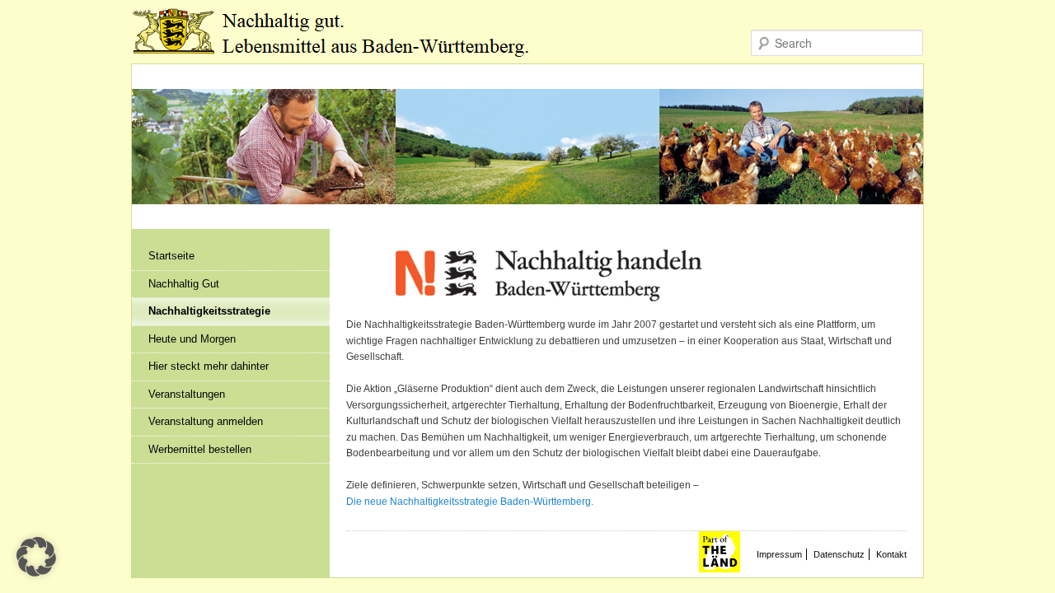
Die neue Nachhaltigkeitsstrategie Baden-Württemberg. (469, 501)
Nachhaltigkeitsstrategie (209, 311)
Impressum (779, 554)
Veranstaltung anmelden (205, 421)
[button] (36, 557)
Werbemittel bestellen (199, 449)
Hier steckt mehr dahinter (208, 366)
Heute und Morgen (192, 339)
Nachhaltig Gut (183, 284)
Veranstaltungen (186, 394)
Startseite (171, 256)
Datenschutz (839, 554)
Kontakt (891, 554)
